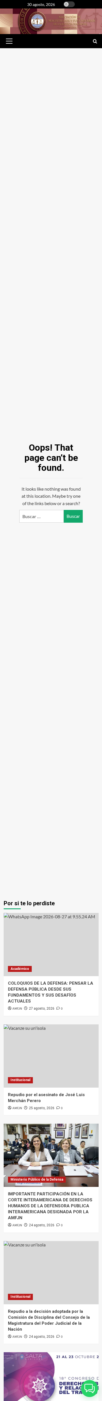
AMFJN (17, 1225)
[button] (8, 41)
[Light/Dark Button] (69, 4)
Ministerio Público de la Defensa (36, 1179)
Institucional (20, 1080)
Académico (19, 969)
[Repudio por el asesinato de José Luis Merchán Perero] (51, 1056)
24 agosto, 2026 (41, 1225)
